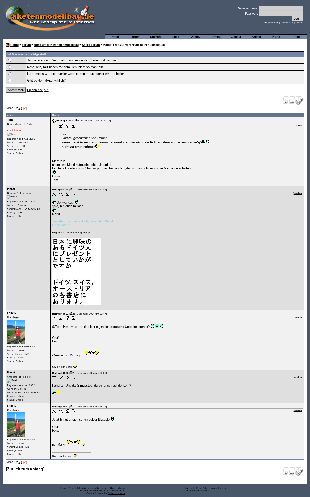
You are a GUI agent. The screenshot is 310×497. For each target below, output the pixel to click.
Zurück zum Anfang (25, 469)
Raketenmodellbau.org (214, 488)
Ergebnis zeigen (38, 90)
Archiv (195, 37)
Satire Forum (91, 45)
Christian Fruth (117, 490)
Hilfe (297, 37)
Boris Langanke (116, 493)
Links (175, 37)
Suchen (155, 37)
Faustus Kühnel (95, 488)
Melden (298, 125)
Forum (135, 37)
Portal (115, 37)
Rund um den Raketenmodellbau (56, 45)
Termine (215, 37)
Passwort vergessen (291, 22)
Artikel (256, 37)
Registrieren (271, 22)
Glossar (236, 37)
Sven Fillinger (117, 488)
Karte (276, 37)
